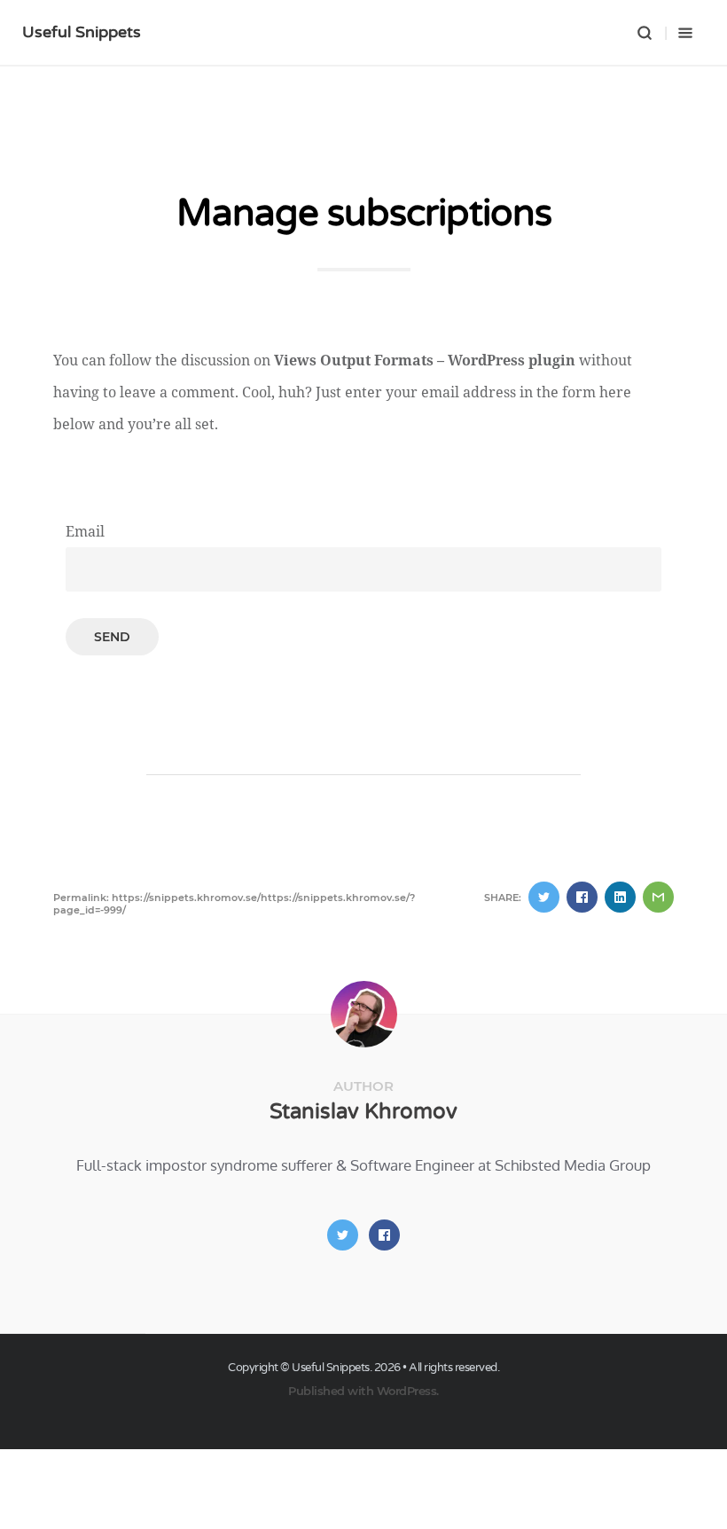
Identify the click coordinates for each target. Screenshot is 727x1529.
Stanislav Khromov (363, 1112)
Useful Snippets (81, 32)
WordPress (407, 1391)
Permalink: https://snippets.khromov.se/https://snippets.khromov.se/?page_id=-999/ (234, 903)
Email (85, 531)
